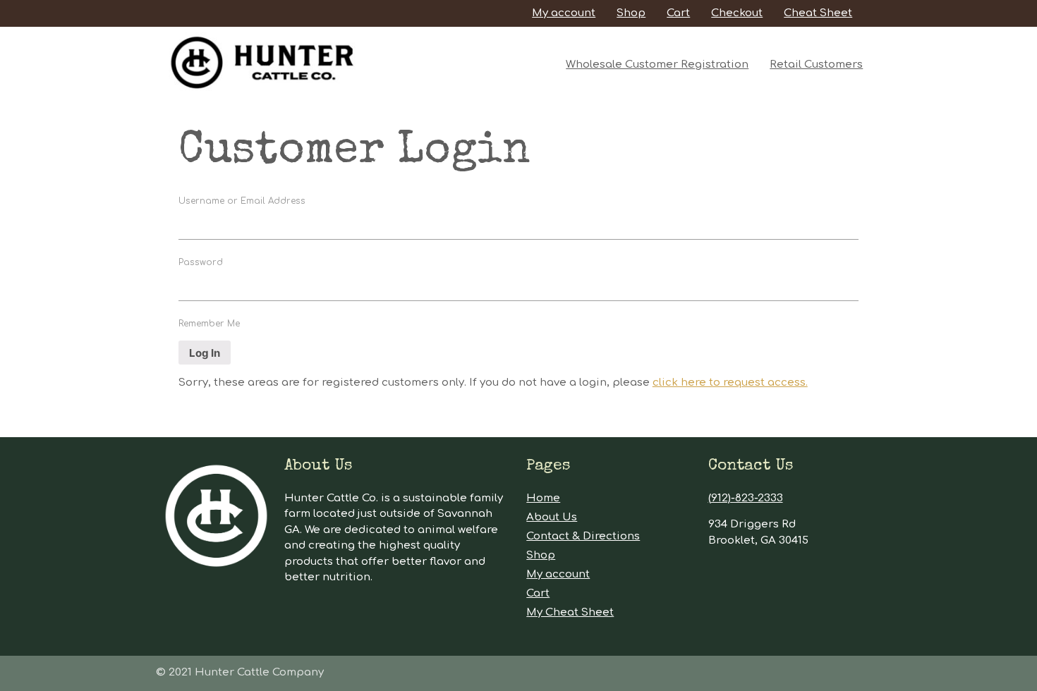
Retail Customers (816, 65)
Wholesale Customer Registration (657, 65)
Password (200, 262)
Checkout (737, 13)
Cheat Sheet (818, 13)
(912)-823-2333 (745, 498)
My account (563, 13)
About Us (551, 517)
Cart (678, 13)
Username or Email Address (241, 201)
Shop (631, 13)
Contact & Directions (583, 536)
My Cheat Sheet (570, 612)
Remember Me (209, 324)
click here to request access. (730, 383)
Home (543, 498)
